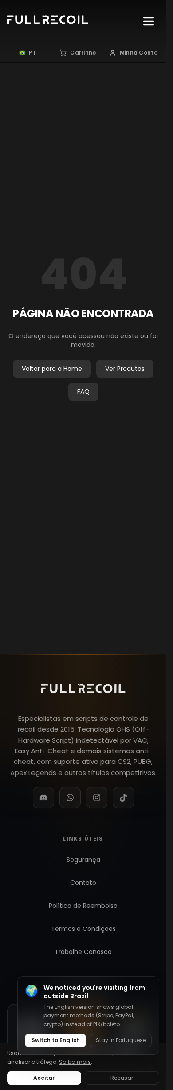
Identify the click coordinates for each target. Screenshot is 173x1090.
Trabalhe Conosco (83, 951)
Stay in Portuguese (121, 1040)
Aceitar (44, 1078)
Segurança (83, 859)
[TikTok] (123, 797)
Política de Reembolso (83, 905)
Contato (83, 882)
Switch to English (55, 1040)
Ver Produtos (125, 368)
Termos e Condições (83, 928)
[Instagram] (96, 797)
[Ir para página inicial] (47, 21)
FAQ (83, 391)
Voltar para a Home (52, 368)
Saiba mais (75, 1062)
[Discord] (43, 797)
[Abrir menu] (148, 21)
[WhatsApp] (70, 797)
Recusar (121, 1078)
